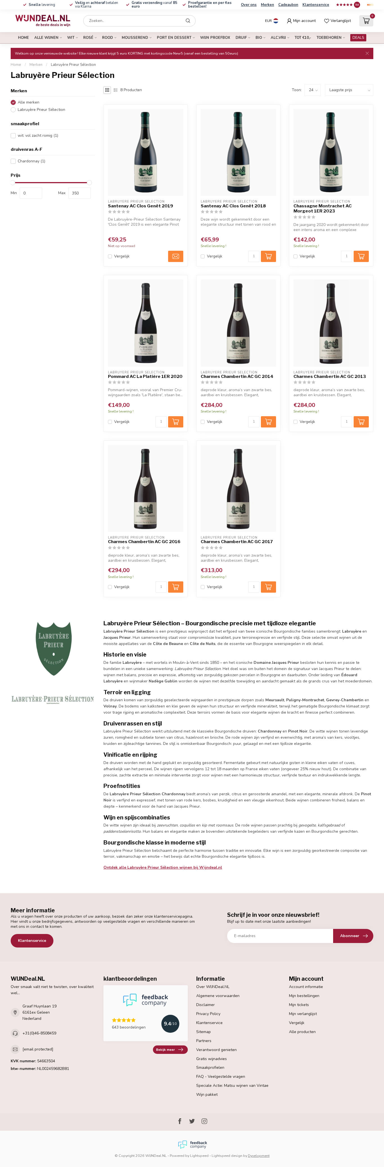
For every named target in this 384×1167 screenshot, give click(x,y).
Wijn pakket (207, 1094)
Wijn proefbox (215, 37)
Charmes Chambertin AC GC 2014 (237, 376)
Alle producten (302, 1031)
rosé (88, 37)
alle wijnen (46, 37)
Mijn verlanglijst (303, 1013)
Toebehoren (329, 37)
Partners (203, 1040)
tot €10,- (303, 37)
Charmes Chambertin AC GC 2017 (237, 541)
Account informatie (306, 986)
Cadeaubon (288, 4)
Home (23, 37)
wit (70, 37)
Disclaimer (205, 1004)
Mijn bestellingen (304, 995)
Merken (267, 4)
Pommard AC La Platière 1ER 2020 (145, 376)
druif (241, 37)
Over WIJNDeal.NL (212, 986)
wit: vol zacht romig (38, 135)
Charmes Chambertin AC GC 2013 (329, 376)
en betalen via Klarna (96, 4)
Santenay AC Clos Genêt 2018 (233, 206)
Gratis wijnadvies (211, 1058)
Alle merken (28, 102)
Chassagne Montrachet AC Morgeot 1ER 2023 (322, 208)
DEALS (358, 37)
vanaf (154, 4)
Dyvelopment (259, 1155)
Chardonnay (31, 161)
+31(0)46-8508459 (39, 1033)
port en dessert (174, 37)
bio (259, 37)
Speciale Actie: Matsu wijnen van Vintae (232, 1085)
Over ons (249, 4)
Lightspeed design (227, 1155)
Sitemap (203, 1031)
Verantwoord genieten (216, 1049)
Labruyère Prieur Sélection (73, 64)
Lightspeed (199, 1155)
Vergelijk (122, 256)
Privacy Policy (208, 1013)
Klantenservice (315, 4)
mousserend (135, 37)
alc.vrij (278, 37)
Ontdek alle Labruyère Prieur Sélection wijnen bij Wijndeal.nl (162, 867)
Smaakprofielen (210, 1067)
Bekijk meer (165, 1049)
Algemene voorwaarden (218, 995)
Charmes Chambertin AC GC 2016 (144, 541)
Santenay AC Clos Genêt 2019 (140, 206)
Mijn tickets (299, 1004)
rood (107, 37)
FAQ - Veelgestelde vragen (220, 1076)
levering (42, 4)
